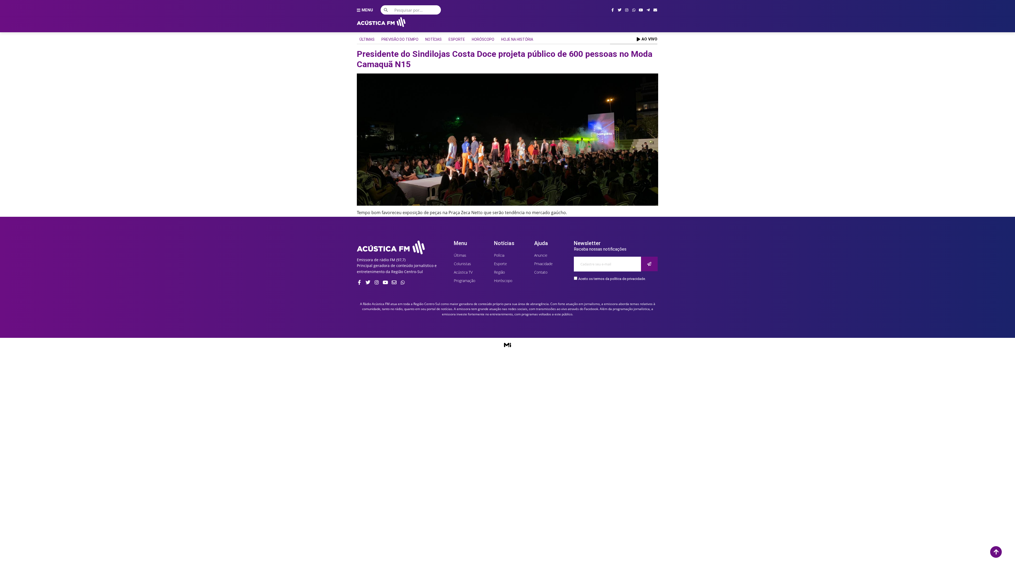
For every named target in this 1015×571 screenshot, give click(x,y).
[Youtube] (641, 10)
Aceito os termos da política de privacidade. (612, 279)
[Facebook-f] (612, 10)
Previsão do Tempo (399, 39)
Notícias (433, 39)
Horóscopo (483, 39)
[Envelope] (655, 10)
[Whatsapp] (634, 10)
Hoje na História (517, 39)
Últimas (367, 39)
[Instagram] (627, 10)
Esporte (457, 39)
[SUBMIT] (649, 264)
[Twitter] (619, 10)
